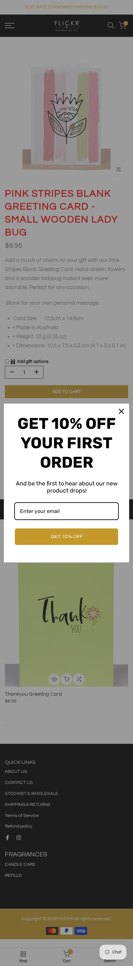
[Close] (121, 411)
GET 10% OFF (67, 536)
